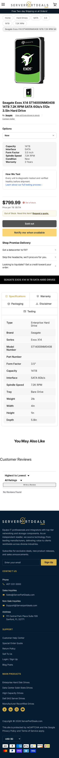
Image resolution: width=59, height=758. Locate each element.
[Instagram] (17, 709)
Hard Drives (22, 18)
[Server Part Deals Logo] (29, 4)
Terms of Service (30, 731)
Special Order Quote (12, 643)
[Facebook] (4, 709)
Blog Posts (7, 664)
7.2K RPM (19, 23)
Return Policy (8, 648)
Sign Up (48, 562)
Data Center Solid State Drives (17, 687)
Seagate (8, 115)
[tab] (15, 296)
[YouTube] (23, 709)
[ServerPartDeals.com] (25, 521)
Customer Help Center (13, 638)
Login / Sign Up (10, 659)
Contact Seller (8, 119)
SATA (35, 18)
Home (8, 18)
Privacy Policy (9, 731)
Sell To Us (7, 654)
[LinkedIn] (10, 709)
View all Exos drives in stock (27, 115)
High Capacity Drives (12, 693)
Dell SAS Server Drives (13, 698)
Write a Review (29, 485)
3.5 (45, 18)
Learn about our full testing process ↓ (24, 184)
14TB (7, 23)
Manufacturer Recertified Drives (18, 703)
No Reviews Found (12, 492)
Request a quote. (41, 213)
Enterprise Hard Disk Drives (15, 682)
